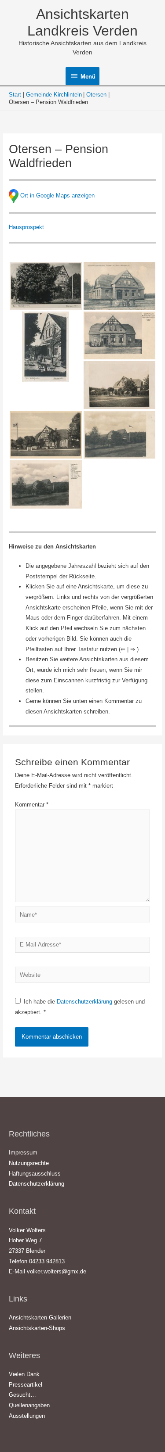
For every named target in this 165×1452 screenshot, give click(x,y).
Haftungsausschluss (35, 1173)
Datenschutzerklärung (85, 1001)
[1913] (120, 335)
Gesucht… (22, 1394)
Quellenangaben (29, 1405)
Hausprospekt (26, 227)
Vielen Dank (24, 1374)
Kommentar (31, 804)
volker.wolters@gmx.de (56, 1271)
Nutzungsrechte (29, 1163)
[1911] (120, 286)
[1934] (46, 484)
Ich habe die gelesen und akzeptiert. (80, 1006)
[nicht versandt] (46, 347)
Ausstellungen (27, 1416)
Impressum (23, 1152)
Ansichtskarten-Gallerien (40, 1317)
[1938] (46, 286)
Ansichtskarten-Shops (37, 1328)
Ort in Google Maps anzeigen (57, 196)
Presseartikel (25, 1384)
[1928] (120, 385)
